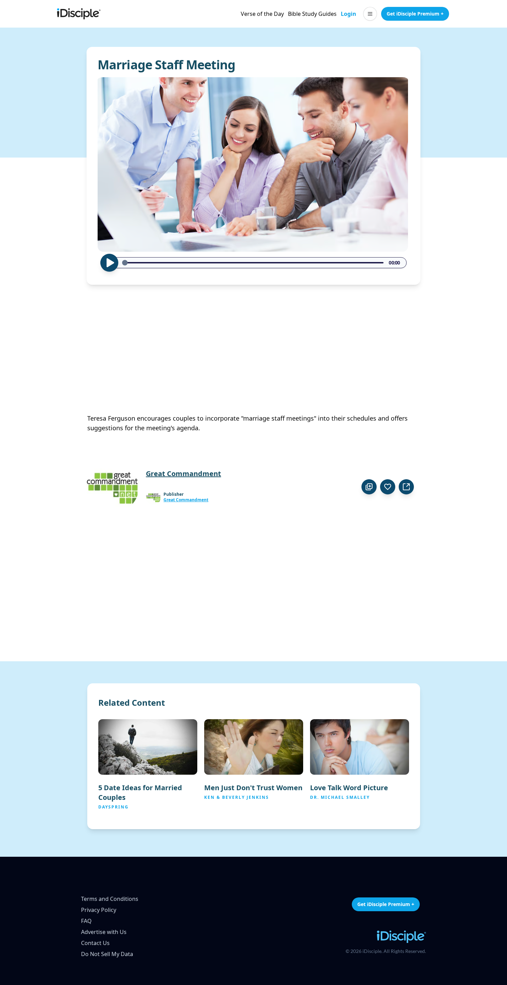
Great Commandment (185, 500)
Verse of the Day (262, 14)
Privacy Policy (98, 910)
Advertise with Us (104, 932)
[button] (370, 14)
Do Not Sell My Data (107, 954)
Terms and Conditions (109, 899)
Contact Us (95, 943)
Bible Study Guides (312, 14)
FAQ (86, 921)
